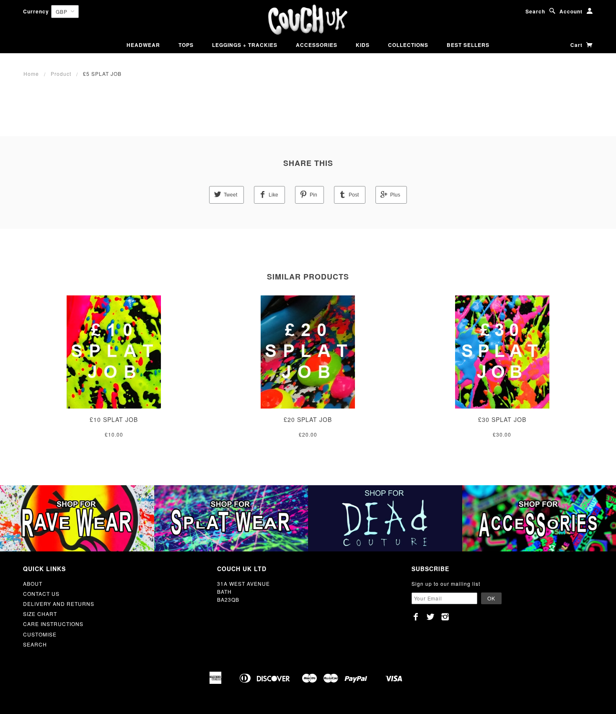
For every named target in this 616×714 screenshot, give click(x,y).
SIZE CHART (40, 613)
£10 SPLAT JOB (114, 419)
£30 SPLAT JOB (502, 419)
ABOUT (32, 583)
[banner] (308, 20)
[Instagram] (445, 617)
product (61, 73)
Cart (577, 45)
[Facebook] (416, 617)
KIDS (363, 45)
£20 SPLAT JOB (308, 419)
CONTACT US (41, 593)
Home (31, 73)
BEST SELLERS (468, 45)
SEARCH (35, 644)
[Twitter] (430, 617)
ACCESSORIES (316, 45)
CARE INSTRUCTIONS (53, 623)
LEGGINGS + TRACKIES (244, 45)
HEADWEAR (143, 45)
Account (570, 11)
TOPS (186, 45)
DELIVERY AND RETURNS (58, 603)
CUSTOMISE (40, 634)
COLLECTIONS (408, 45)
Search (535, 11)
